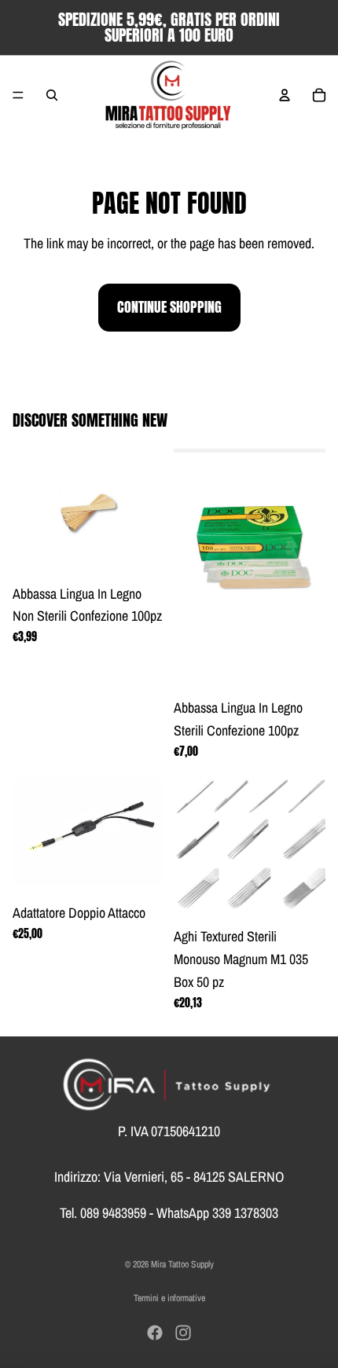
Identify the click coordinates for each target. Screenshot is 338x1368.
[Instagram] (183, 1332)
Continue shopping (169, 306)
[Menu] (18, 95)
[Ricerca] (52, 95)
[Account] (284, 95)
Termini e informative (169, 1298)
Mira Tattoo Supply (182, 1264)
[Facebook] (154, 1332)
